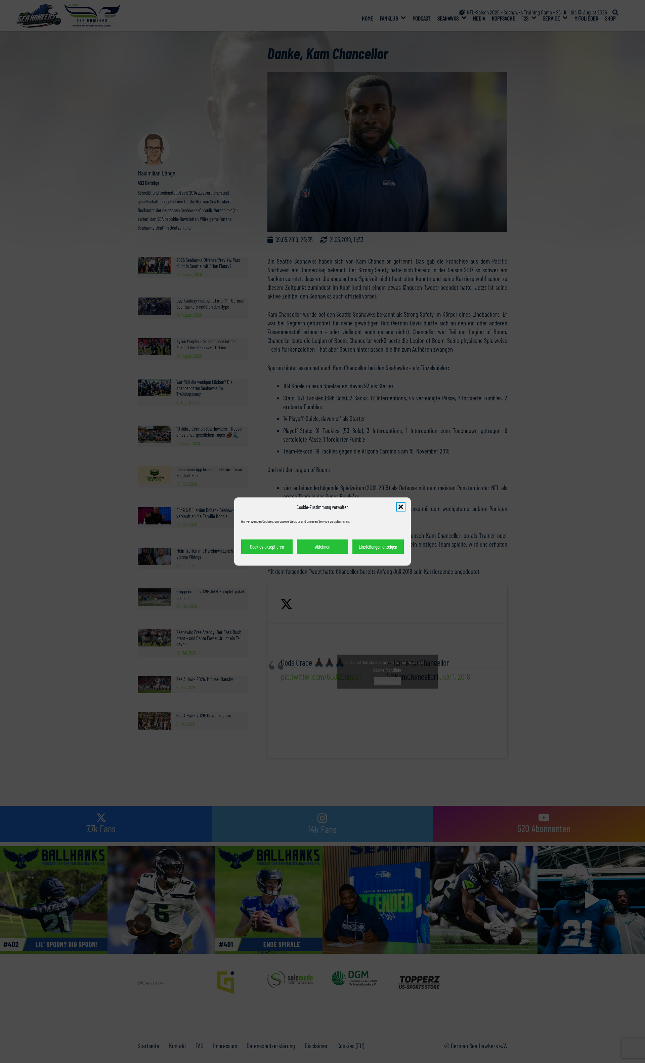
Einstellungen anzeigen (378, 547)
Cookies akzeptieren (267, 547)
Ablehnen (322, 547)
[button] (400, 507)
